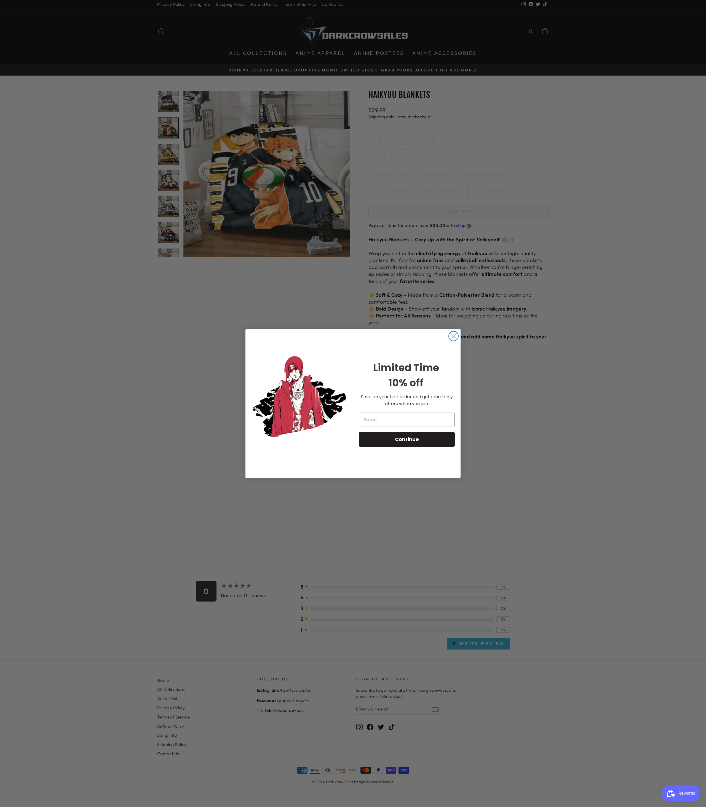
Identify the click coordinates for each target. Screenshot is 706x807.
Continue (407, 439)
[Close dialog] (453, 336)
